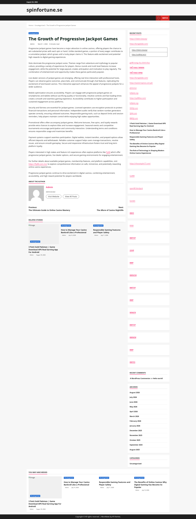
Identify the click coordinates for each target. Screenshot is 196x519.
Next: (110, 208)
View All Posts (71, 196)
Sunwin (132, 201)
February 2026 (135, 421)
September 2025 (136, 445)
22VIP (132, 250)
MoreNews (105, 517)
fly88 (108, 152)
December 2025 (136, 430)
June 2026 (133, 402)
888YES (132, 362)
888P (131, 263)
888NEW (133, 337)
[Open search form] (153, 18)
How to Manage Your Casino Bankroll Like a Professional (74, 231)
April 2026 (134, 411)
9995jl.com (134, 108)
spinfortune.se (44, 9)
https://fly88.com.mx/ (38, 164)
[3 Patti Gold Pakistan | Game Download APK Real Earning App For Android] (44, 234)
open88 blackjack (136, 188)
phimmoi (133, 88)
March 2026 (134, 416)
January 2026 (135, 426)
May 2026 (133, 407)
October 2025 (135, 440)
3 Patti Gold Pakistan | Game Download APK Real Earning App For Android (43, 249)
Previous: (49, 208)
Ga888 (132, 176)
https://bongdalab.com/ (139, 44)
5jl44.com (133, 113)
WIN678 (133, 312)
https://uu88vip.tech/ (139, 54)
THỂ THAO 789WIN (137, 68)
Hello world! (158, 378)
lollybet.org (134, 93)
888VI (132, 213)
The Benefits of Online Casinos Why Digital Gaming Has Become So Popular (150, 484)
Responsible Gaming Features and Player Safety (106, 231)
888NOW (133, 275)
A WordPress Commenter (140, 378)
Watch (165, 18)
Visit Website (53, 196)
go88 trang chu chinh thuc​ (140, 63)
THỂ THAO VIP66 (136, 73)
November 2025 (136, 435)
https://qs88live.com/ (138, 98)
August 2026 (135, 392)
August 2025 (135, 450)
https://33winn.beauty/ (138, 39)
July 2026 (133, 397)
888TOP (133, 238)
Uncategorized (33, 33)
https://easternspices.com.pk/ (141, 83)
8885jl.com (134, 118)
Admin (32, 44)
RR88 (132, 225)
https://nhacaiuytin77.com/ (140, 163)
